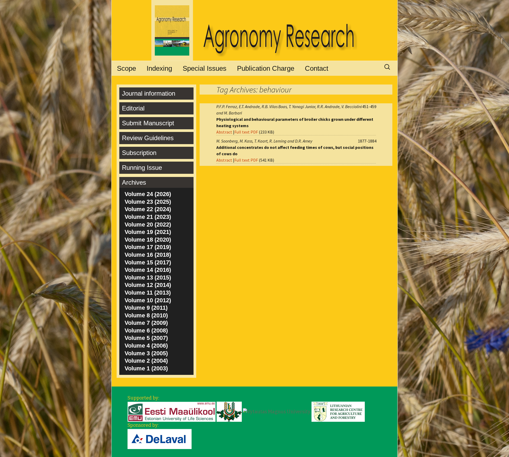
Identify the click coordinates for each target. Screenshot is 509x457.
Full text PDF (246, 132)
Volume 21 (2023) (148, 217)
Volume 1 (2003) (146, 368)
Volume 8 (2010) (146, 315)
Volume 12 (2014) (148, 285)
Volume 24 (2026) (148, 194)
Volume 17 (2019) (148, 247)
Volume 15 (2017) (148, 262)
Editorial (133, 108)
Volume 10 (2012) (148, 300)
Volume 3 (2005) (146, 353)
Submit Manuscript (148, 123)
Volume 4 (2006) (146, 345)
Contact (316, 68)
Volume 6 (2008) (146, 330)
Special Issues (204, 68)
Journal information (148, 93)
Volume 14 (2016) (148, 270)
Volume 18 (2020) (148, 239)
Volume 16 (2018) (148, 254)
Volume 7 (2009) (146, 323)
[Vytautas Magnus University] (276, 411)
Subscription (139, 152)
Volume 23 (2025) (148, 201)
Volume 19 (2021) (148, 232)
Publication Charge (265, 68)
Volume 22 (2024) (148, 209)
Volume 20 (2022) (148, 224)
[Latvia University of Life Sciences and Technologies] (229, 411)
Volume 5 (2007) (146, 338)
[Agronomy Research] (254, 30)
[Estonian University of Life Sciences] (172, 411)
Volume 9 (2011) (146, 307)
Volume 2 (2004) (146, 360)
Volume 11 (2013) (148, 292)
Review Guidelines (148, 137)
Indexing (159, 68)
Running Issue (142, 167)
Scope (126, 68)
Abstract (224, 132)
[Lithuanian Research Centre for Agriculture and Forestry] (338, 411)
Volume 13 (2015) (148, 277)
